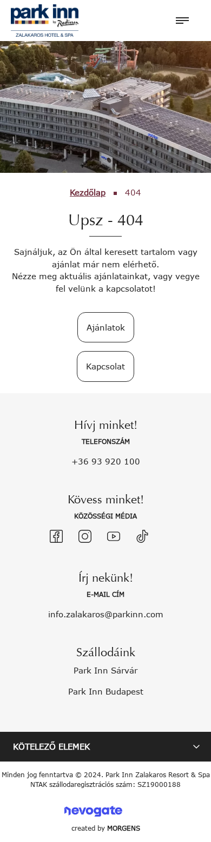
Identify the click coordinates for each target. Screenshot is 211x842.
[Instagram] (84, 536)
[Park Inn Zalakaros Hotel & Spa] (44, 19)
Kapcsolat (105, 366)
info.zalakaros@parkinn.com (105, 614)
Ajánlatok (106, 327)
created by (105, 828)
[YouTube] (113, 536)
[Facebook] (56, 536)
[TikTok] (142, 536)
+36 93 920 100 (105, 461)
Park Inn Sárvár (105, 670)
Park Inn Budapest (105, 691)
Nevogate (93, 811)
